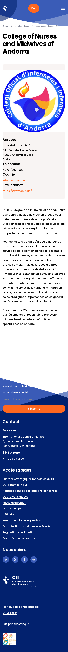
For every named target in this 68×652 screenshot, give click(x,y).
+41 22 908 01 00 (13, 459)
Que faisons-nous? (15, 497)
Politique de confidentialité (21, 607)
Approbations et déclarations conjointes (30, 491)
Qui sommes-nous (15, 485)
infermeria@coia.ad (16, 180)
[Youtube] (33, 559)
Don (33, 8)
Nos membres (44, 26)
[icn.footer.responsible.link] (34, 639)
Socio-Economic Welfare (19, 538)
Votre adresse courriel (15, 392)
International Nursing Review (22, 520)
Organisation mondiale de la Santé (26, 526)
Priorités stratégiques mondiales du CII (29, 479)
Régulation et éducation (19, 532)
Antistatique (21, 624)
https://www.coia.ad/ (17, 191)
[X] (15, 559)
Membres (24, 26)
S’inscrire (34, 409)
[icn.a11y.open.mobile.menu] (62, 8)
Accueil (7, 26)
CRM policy (10, 613)
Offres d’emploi (13, 508)
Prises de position (14, 503)
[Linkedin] (6, 559)
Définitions (10, 514)
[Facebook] (24, 559)
